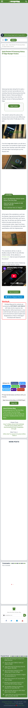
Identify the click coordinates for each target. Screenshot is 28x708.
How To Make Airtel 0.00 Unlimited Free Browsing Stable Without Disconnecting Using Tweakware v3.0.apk (13, 426)
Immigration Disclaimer (7, 701)
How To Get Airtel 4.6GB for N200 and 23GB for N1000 (14, 663)
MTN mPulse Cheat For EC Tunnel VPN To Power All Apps (15, 679)
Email (14, 389)
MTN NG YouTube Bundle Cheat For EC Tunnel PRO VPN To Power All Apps (13, 683)
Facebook (15, 383)
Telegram (7, 389)
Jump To (14, 106)
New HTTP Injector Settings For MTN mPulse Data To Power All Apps (14, 671)
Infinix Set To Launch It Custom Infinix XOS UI (14, 434)
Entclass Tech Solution (10, 703)
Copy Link (14, 403)
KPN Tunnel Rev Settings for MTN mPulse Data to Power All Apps (15, 691)
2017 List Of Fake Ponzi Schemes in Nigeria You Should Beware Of (15, 675)
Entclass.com (5, 257)
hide (16, 106)
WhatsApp (16, 386)
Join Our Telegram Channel (14, 297)
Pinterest (21, 389)
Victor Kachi (21, 705)
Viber (23, 386)
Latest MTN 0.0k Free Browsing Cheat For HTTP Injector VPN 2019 (15, 667)
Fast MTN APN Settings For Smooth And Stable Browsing (14, 659)
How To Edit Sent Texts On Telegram (13, 207)
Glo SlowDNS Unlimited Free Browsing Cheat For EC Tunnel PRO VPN (14, 687)
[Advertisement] (14, 18)
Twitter (23, 383)
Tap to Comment (14, 292)
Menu (13, 40)
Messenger (7, 386)
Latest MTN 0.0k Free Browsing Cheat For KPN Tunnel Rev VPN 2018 (15, 695)
